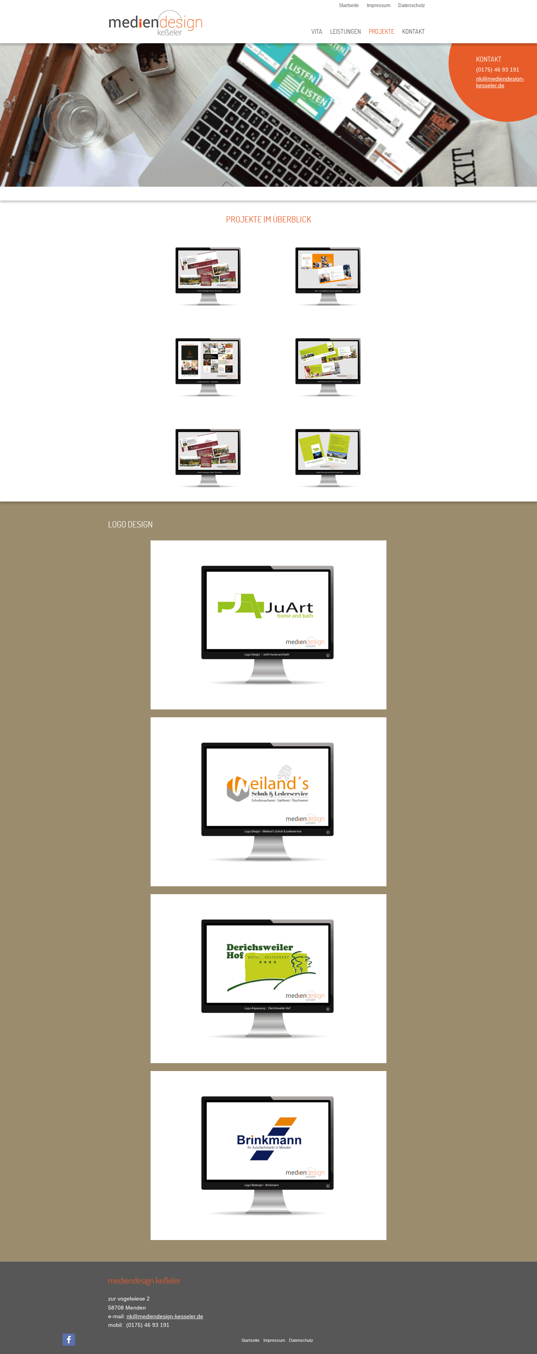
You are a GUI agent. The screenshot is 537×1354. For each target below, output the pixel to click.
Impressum (378, 5)
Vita (316, 31)
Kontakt (413, 31)
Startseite (349, 5)
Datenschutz (411, 5)
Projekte (381, 31)
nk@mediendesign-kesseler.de (500, 81)
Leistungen (345, 31)
